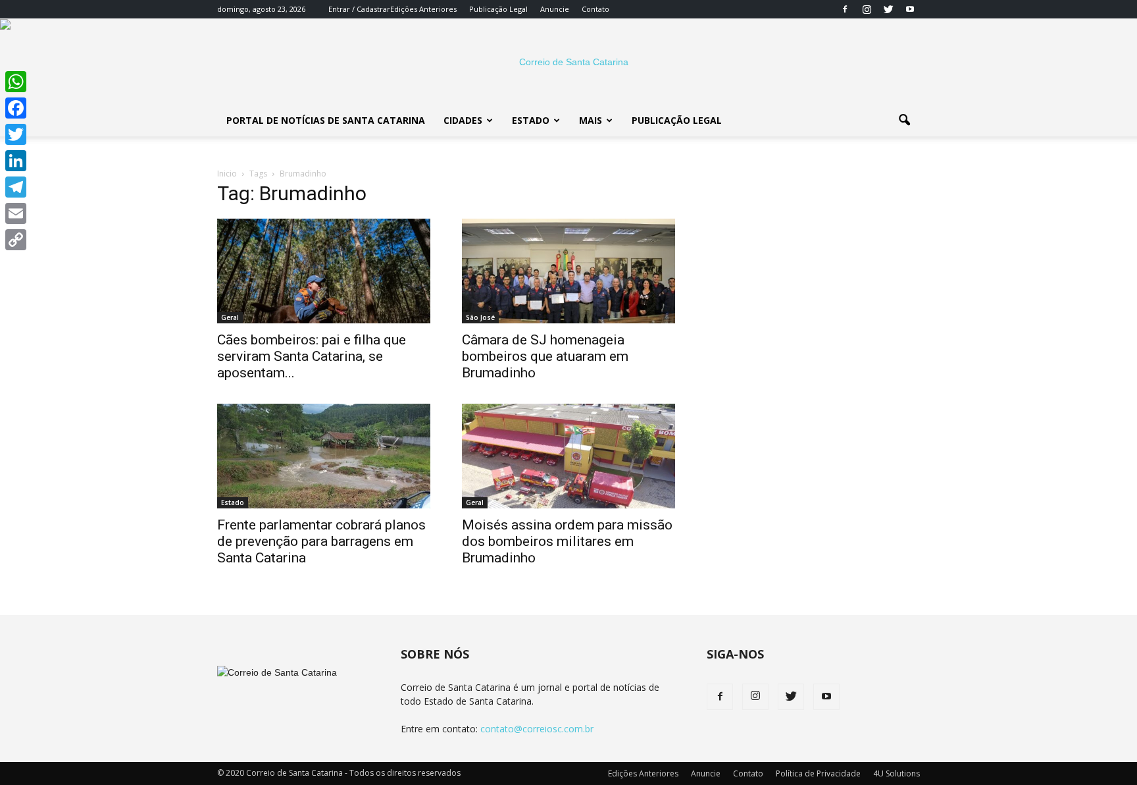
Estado (530, 120)
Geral (230, 317)
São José (480, 317)
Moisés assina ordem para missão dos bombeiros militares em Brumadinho (567, 541)
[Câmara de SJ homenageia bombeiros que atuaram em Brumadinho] (568, 271)
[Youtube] (910, 9)
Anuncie (554, 9)
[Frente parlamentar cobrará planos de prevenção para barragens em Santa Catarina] (323, 456)
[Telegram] (16, 187)
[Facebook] (845, 9)
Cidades (462, 120)
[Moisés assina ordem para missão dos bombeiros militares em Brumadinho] (568, 456)
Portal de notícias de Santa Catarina (325, 120)
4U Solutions (896, 773)
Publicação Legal (498, 9)
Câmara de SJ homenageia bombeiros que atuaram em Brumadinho (545, 356)
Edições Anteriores (423, 9)
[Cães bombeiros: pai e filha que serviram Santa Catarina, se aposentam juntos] (323, 271)
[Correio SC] (568, 62)
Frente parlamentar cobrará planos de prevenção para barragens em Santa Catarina (321, 541)
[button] (904, 120)
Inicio (227, 173)
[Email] (16, 213)
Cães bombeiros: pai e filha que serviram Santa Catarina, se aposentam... (311, 356)
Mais (590, 120)
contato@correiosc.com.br (537, 728)
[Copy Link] (16, 240)
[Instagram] (866, 9)
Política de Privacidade (818, 773)
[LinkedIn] (16, 161)
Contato (595, 9)
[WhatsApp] (16, 81)
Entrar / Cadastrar (359, 9)
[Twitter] (888, 9)
